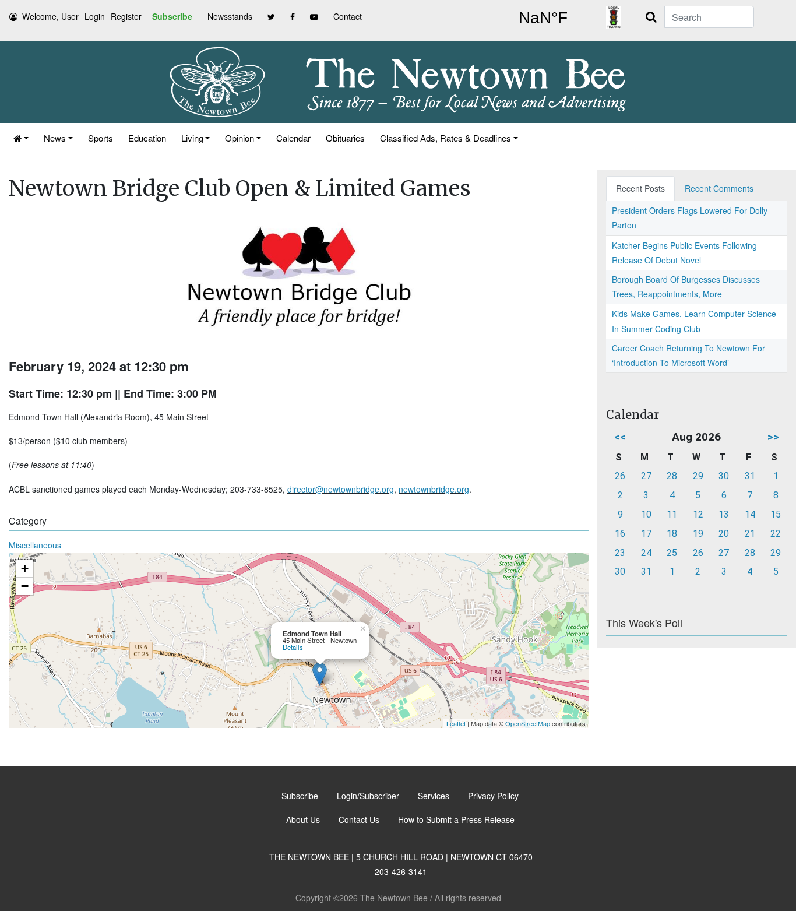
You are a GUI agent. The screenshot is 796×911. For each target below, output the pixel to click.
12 (698, 514)
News (55, 138)
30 (723, 475)
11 (672, 514)
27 (646, 475)
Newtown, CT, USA (543, 18)
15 (775, 514)
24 (646, 552)
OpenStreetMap (527, 723)
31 (750, 475)
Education (147, 138)
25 (672, 552)
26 (620, 475)
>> (773, 437)
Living (192, 138)
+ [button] (25, 568)
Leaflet (456, 723)
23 (620, 552)
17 (646, 533)
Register (126, 16)
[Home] (21, 138)
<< (620, 437)
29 (698, 475)
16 (620, 533)
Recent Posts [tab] (640, 188)
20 (723, 533)
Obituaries (345, 138)
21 (750, 533)
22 (775, 533)
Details (293, 647)
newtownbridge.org (434, 489)
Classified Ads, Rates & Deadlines (445, 138)
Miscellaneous (35, 545)
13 (723, 514)
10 (646, 514)
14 (750, 514)
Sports (100, 138)
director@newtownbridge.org (340, 489)
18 (672, 533)
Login (94, 16)
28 (672, 475)
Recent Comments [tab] (719, 188)
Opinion (239, 138)
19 (698, 533)
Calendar (293, 138)
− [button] (25, 586)
